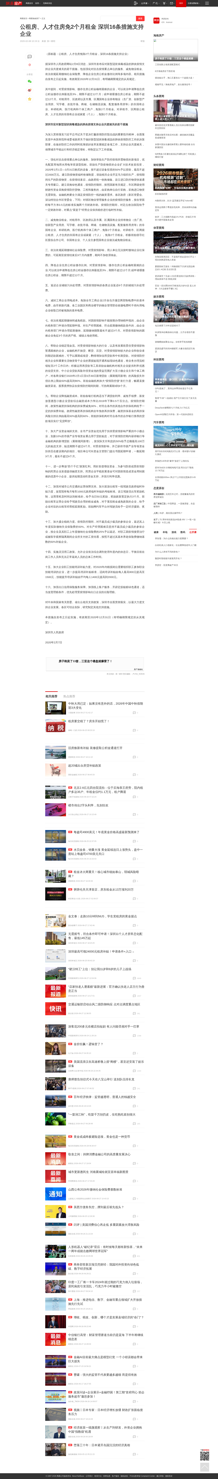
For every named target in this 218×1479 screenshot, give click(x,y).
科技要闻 (158, 359)
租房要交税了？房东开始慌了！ (89, 721)
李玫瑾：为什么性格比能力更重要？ (171, 538)
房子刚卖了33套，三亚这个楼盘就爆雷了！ (85, 661)
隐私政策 (124, 1476)
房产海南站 (138, 669)
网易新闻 (165, 19)
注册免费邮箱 (193, 3)
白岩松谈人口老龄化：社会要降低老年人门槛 (175, 545)
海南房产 (158, 35)
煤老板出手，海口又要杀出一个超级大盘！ (174, 78)
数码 (182, 532)
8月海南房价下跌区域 (165, 71)
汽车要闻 (158, 422)
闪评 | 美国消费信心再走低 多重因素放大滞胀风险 (106, 1224)
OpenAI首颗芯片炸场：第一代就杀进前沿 (174, 414)
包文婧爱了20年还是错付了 (167, 325)
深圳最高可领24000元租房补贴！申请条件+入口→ (101, 951)
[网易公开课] (145, 3)
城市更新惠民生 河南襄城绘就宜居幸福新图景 (98, 1172)
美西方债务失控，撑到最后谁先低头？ (99, 1207)
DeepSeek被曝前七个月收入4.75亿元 (172, 408)
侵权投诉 (168, 1476)
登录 (181, 3)
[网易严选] (155, 3)
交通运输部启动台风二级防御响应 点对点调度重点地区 (104, 1004)
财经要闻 (158, 164)
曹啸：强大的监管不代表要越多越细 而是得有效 (105, 1374)
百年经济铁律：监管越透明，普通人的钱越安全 (105, 1097)
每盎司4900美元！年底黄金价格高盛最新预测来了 (107, 832)
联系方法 (98, 1476)
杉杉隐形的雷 (161, 194)
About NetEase (78, 1476)
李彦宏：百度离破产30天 (166, 565)
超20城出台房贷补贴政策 (84, 765)
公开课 (192, 532)
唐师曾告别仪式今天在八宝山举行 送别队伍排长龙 (101, 1079)
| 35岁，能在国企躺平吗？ (168, 513)
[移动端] (136, 3)
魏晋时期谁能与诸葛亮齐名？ (168, 558)
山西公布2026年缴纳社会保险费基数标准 (95, 1189)
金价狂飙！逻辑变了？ (88, 1044)
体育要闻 (158, 227)
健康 (156, 532)
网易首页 (29, 3)
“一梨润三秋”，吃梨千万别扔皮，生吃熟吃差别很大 (102, 1114)
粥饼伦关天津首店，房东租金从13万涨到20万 (104, 889)
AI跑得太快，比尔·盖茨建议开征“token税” (174, 200)
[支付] (164, 3)
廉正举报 (160, 1476)
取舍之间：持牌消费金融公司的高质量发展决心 (99, 1154)
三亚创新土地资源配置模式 (167, 64)
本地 (165, 532)
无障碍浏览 (47, 3)
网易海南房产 (34, 18)
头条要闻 (158, 96)
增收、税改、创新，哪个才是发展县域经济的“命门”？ (109, 1317)
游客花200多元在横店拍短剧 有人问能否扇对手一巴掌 (103, 1026)
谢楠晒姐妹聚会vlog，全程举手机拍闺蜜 (173, 342)
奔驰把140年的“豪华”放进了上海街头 (172, 461)
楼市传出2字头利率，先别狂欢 (88, 805)
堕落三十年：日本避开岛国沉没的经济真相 (102, 1445)
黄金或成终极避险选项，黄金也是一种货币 (102, 1136)
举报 (142, 41)
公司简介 (89, 1476)
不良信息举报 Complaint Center (142, 1476)
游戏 (174, 532)
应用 (37, 3)
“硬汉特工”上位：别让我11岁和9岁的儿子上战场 (99, 969)
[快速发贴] (29, 56)
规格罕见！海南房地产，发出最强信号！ (173, 84)
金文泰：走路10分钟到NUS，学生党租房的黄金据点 (102, 916)
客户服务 (115, 1476)
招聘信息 (106, 1476)
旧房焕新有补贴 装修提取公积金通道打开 (95, 748)
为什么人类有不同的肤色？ (167, 552)
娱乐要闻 (158, 296)
